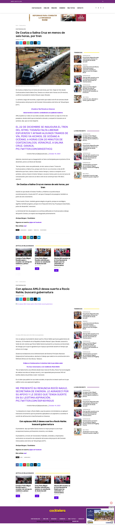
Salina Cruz (36, 230)
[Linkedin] (31, 42)
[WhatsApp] (103, 8)
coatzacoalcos (23, 230)
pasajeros (30, 230)
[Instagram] (98, 8)
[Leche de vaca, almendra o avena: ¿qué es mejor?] (78, 99)
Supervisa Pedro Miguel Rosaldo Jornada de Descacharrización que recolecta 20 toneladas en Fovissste (90, 89)
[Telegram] (38, 42)
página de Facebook (35, 222)
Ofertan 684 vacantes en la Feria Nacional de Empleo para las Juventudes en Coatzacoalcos (62, 261)
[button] (103, 1)
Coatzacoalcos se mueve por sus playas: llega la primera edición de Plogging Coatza (91, 166)
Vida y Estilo (86, 97)
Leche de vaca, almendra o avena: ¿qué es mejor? (90, 99)
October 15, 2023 (54, 154)
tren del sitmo (43, 230)
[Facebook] (96, 8)
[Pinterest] (24, 42)
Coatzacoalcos (22, 25)
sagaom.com (75, 521)
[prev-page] (17, 274)
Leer (18, 268)
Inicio (17, 25)
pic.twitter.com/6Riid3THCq (34, 148)
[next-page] (19, 274)
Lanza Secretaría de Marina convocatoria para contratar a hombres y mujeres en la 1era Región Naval (91, 69)
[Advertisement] (86, 38)
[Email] (35, 42)
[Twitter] (101, 8)
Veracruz (85, 65)
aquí (25, 226)
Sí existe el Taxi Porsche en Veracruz (43, 109)
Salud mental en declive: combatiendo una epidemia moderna (43, 112)
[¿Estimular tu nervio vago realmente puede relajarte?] (78, 175)
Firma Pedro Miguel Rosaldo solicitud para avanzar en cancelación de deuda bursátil (42, 261)
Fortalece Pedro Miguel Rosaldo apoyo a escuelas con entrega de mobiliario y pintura (24, 261)
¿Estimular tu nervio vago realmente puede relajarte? (91, 176)
